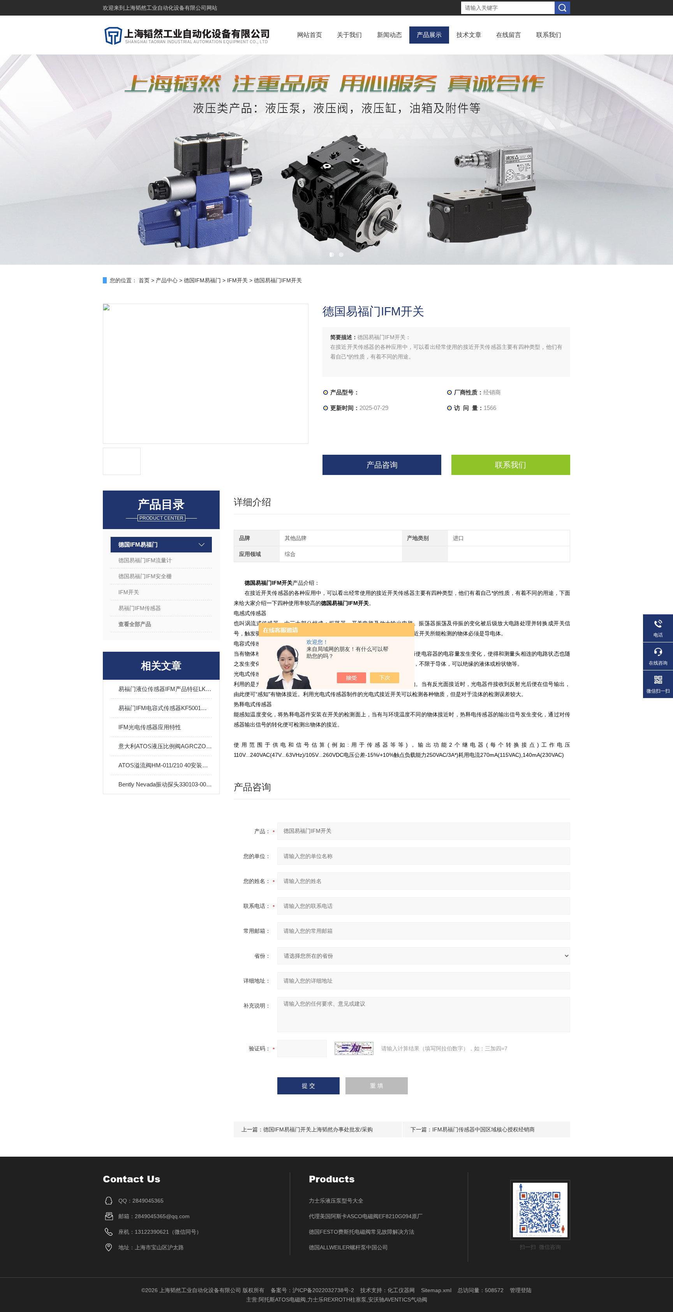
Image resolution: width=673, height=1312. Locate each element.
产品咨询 (382, 465)
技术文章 (468, 35)
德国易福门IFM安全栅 (145, 576)
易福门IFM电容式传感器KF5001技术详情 (165, 708)
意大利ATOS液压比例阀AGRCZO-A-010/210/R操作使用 (165, 746)
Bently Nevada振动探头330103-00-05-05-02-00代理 (165, 784)
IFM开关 (237, 280)
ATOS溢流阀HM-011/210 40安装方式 (165, 765)
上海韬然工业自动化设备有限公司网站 (171, 8)
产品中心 (167, 280)
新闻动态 (389, 35)
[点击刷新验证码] (354, 1048)
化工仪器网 (401, 1290)
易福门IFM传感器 (139, 608)
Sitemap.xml (436, 1290)
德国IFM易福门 (202, 280)
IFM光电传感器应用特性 (149, 727)
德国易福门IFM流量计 (145, 560)
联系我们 (548, 35)
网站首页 (309, 35)
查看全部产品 (134, 624)
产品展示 (429, 35)
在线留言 (508, 35)
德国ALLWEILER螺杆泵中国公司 (348, 1247)
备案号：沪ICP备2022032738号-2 (312, 1290)
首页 (144, 280)
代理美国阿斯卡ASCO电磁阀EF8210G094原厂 (366, 1216)
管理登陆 (521, 1290)
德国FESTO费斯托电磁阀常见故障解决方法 (361, 1232)
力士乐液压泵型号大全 (336, 1201)
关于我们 (349, 35)
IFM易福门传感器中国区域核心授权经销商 (483, 1129)
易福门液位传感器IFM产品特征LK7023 (165, 689)
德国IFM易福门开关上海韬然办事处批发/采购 (318, 1129)
